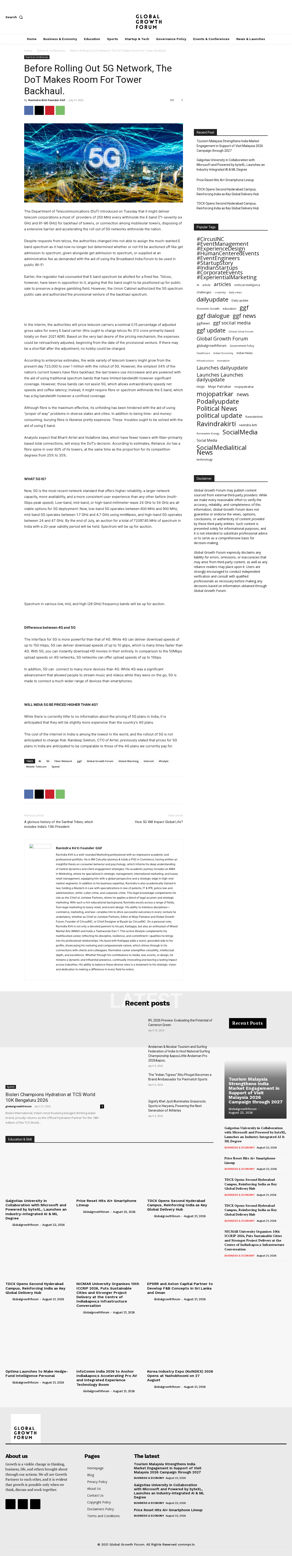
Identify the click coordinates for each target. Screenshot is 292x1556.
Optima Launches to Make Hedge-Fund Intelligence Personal (36, 1373)
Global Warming (128, 761)
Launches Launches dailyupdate (220, 377)
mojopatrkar (215, 393)
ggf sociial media (232, 322)
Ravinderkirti (254, 417)
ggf (79, 761)
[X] (284, 17)
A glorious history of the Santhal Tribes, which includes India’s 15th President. (58, 824)
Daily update (240, 300)
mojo (201, 386)
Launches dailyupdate (222, 367)
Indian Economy (223, 353)
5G (48, 761)
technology (205, 459)
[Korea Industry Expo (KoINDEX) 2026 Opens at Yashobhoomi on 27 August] (180, 1342)
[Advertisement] (103, 310)
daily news (235, 292)
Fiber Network (63, 761)
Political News (217, 408)
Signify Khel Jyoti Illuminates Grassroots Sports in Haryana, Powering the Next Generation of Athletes (177, 1106)
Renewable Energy (208, 433)
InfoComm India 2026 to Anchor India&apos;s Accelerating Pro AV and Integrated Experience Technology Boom (106, 1378)
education (229, 309)
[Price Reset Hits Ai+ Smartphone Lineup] (109, 1172)
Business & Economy (239, 1147)
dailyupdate (212, 299)
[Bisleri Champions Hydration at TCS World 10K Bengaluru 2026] (54, 1053)
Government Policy (242, 345)
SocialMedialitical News (222, 450)
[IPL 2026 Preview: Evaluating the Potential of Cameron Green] (130, 1028)
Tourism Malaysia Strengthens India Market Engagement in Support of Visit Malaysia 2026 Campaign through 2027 (230, 145)
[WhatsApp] (60, 110)
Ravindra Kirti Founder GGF (46, 100)
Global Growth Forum (100, 761)
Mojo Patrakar (219, 386)
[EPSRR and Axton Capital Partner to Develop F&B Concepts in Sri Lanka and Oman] (180, 1255)
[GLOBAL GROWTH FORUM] (146, 17)
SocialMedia (240, 432)
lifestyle (164, 761)
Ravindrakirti (216, 423)
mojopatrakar (244, 387)
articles (222, 284)
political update (219, 415)
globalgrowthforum (212, 345)
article (206, 285)
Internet (149, 761)
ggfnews (203, 323)
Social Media (207, 440)
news (243, 394)
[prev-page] (227, 1267)
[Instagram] (269, 17)
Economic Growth (208, 309)
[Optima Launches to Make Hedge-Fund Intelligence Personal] (38, 1342)
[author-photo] (8, 1224)
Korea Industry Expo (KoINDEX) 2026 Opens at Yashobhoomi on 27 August (180, 1375)
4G (39, 761)
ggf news (244, 315)
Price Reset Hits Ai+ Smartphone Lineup (225, 180)
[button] (15, 17)
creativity (220, 292)
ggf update (211, 330)
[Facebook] (254, 17)
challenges (204, 292)
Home (28, 51)
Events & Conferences (51, 51)
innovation (223, 360)
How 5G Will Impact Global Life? (159, 822)
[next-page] (234, 1267)
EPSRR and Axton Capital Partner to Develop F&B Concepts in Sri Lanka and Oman (180, 1288)
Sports (11, 1086)
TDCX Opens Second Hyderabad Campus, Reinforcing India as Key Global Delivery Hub (228, 192)
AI (198, 285)
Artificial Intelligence (247, 285)
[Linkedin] (76, 974)
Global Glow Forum (241, 331)
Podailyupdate (218, 401)
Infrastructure (205, 360)
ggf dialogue (213, 315)
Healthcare (203, 353)
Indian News (245, 353)
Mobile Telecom (36, 766)
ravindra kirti (248, 425)
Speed (56, 766)
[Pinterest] (49, 110)
